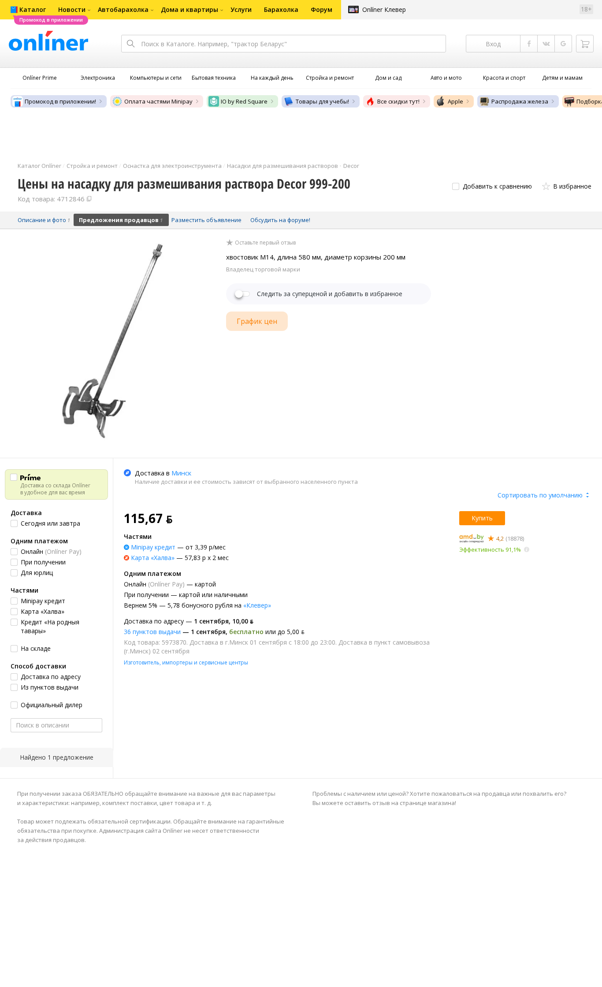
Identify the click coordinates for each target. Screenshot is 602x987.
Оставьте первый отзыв (265, 243)
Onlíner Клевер (384, 9)
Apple (455, 101)
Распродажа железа (519, 101)
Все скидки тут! (398, 101)
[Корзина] (585, 43)
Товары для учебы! (322, 101)
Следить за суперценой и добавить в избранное (329, 293)
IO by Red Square (244, 101)
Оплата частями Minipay (158, 101)
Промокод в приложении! (60, 101)
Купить (482, 518)
